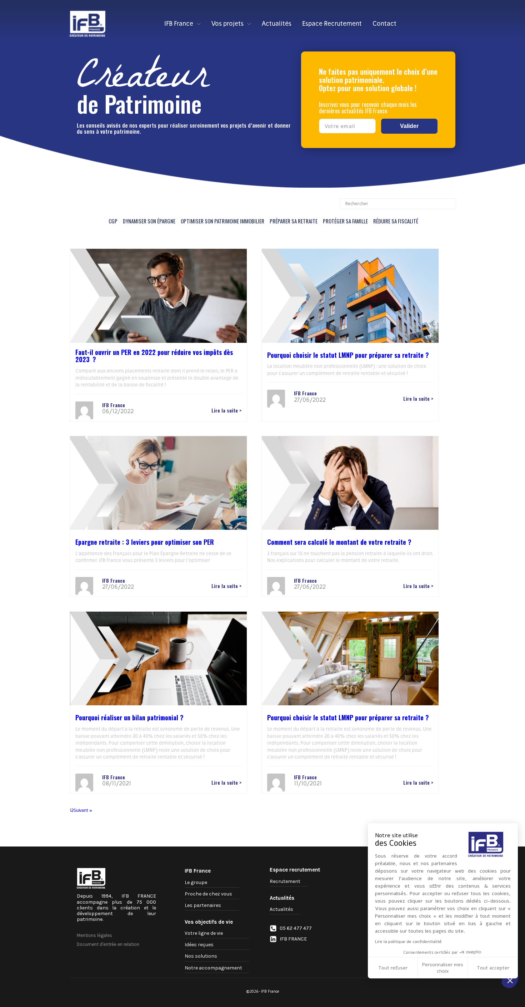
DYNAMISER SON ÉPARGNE (149, 221)
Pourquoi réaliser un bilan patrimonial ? (129, 717)
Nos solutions (201, 956)
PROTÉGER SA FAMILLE (345, 221)
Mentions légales (94, 935)
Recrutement (285, 881)
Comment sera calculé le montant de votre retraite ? (339, 542)
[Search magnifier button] (451, 204)
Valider (409, 126)
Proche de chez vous (208, 894)
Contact (384, 23)
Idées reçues (199, 945)
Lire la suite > (226, 410)
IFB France (178, 23)
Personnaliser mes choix (442, 967)
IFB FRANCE (293, 939)
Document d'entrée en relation (108, 944)
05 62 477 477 (296, 928)
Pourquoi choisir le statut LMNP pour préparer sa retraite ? (348, 355)
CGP (113, 221)
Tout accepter (493, 967)
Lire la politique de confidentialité (408, 941)
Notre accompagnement (213, 968)
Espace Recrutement (332, 23)
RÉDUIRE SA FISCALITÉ (395, 221)
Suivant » (83, 810)
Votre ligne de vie (204, 933)
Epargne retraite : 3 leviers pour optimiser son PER (144, 542)
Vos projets (227, 23)
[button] (510, 980)
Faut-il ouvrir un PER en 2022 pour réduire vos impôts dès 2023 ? (154, 355)
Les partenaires (203, 905)
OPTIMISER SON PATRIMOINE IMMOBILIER (222, 221)
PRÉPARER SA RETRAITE (294, 221)
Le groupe (196, 882)
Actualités (276, 23)
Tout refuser (393, 967)
